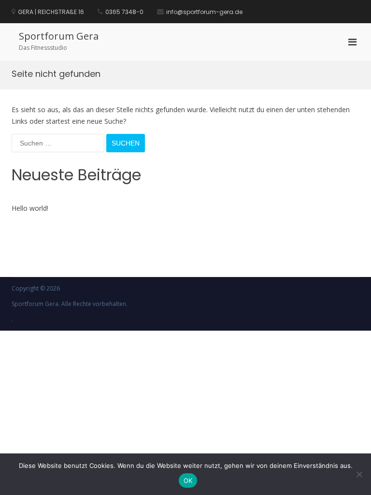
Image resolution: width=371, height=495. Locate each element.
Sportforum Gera (59, 36)
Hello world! (30, 208)
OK (188, 480)
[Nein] (359, 474)
